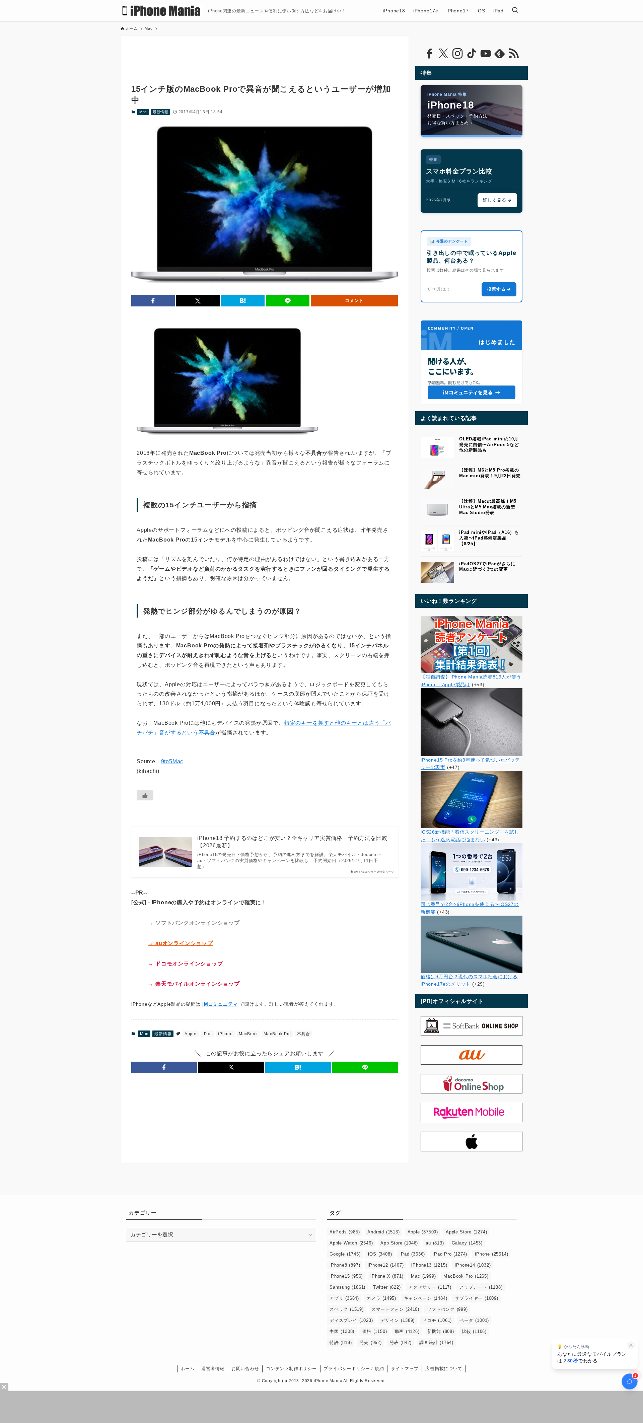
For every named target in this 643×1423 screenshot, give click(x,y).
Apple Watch (351, 1243)
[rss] (514, 54)
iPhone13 (429, 1265)
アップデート (480, 1287)
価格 (374, 1331)
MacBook (248, 1033)
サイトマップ (405, 1368)
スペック (347, 1309)
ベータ (474, 1320)
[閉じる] (631, 1345)
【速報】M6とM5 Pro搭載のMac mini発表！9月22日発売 (489, 473)
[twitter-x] (443, 54)
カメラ (381, 1298)
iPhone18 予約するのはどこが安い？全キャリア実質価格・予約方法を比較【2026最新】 (292, 841)
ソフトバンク (447, 1309)
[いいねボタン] (145, 795)
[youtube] (486, 54)
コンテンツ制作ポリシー (291, 1368)
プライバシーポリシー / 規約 (354, 1368)
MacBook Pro (277, 1033)
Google (345, 1254)
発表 (400, 1342)
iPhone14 (473, 1265)
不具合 (303, 1033)
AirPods (345, 1231)
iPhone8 (345, 1265)
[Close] (4, 1387)
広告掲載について (443, 1368)
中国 (342, 1331)
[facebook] (429, 54)
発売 (370, 1342)
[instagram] (457, 54)
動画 (407, 1331)
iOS (380, 1254)
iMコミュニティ (220, 1004)
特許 (341, 1342)
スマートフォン (395, 1309)
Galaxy (467, 1243)
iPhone (225, 1033)
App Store (399, 1243)
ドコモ (437, 1320)
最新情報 (160, 112)
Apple (191, 1033)
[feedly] (500, 54)
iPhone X (386, 1276)
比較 (474, 1331)
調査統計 (436, 1342)
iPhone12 (386, 1265)
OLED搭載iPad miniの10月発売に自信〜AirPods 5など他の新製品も (489, 444)
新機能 (440, 1331)
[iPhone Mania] (162, 10)
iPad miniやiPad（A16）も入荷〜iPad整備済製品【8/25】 (489, 538)
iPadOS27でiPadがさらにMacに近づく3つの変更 (487, 566)
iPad (207, 1033)
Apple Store (466, 1231)
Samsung (347, 1287)
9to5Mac (172, 761)
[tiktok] (472, 54)
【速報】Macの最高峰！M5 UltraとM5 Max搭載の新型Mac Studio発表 (487, 507)
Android (383, 1231)
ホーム (187, 1368)
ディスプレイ (351, 1320)
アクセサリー (430, 1287)
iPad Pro (450, 1254)
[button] (153, 300)
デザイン (397, 1320)
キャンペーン (425, 1298)
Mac (143, 112)
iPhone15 (346, 1276)
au (435, 1243)
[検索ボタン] (515, 10)
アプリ (344, 1298)
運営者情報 (212, 1368)
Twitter (387, 1287)
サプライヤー (476, 1298)
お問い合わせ (245, 1368)
